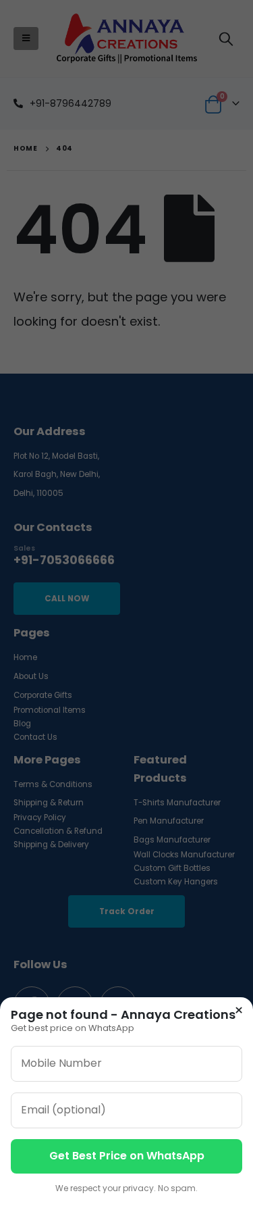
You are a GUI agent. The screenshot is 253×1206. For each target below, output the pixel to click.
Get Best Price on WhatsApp (126, 1155)
